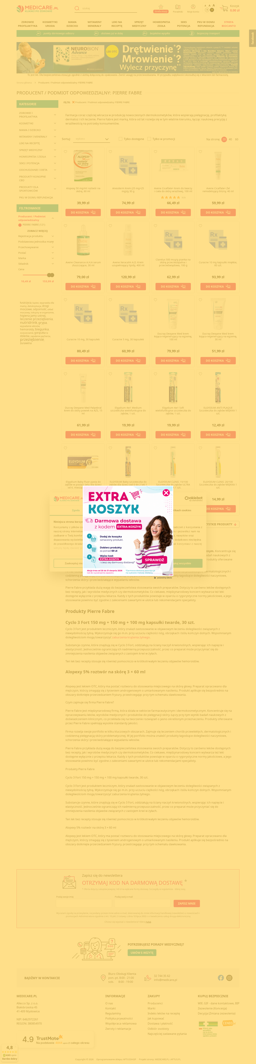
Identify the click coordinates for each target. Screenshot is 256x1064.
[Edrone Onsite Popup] (128, 532)
